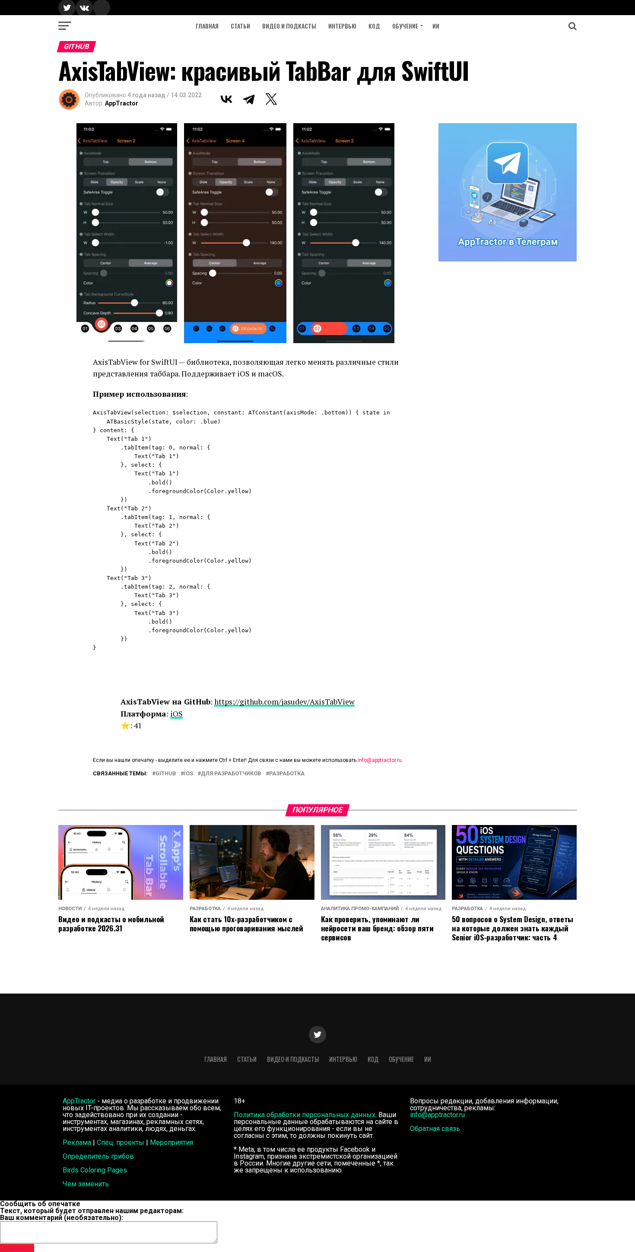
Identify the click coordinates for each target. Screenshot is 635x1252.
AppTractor (121, 103)
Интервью (342, 25)
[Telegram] (248, 99)
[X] (271, 99)
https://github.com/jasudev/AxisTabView (284, 702)
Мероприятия (171, 1142)
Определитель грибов (98, 1156)
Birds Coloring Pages (95, 1170)
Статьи (240, 25)
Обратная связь (435, 1129)
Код (374, 25)
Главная (207, 25)
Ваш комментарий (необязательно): (61, 1218)
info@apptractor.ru (380, 760)
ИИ (435, 25)
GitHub (166, 774)
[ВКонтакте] (226, 99)
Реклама (77, 1142)
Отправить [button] (17, 1248)
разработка (287, 774)
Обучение (405, 25)
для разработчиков (231, 774)
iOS (176, 714)
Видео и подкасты (289, 25)
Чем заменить (86, 1184)
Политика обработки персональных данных (304, 1115)
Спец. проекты (120, 1142)
